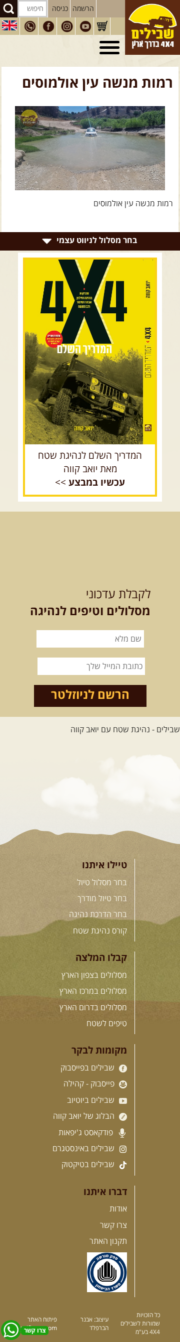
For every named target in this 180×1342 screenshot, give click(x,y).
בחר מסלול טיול (102, 883)
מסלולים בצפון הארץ (94, 975)
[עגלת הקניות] (102, 26)
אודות (118, 1209)
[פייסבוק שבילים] (48, 26)
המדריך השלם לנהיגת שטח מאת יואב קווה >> (90, 469)
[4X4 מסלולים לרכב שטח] (90, 352)
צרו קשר (113, 1225)
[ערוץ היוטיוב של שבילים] (86, 26)
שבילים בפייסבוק (88, 1068)
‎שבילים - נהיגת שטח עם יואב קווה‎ (125, 730)
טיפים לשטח (106, 1024)
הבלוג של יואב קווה (84, 1116)
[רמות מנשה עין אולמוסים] (90, 148)
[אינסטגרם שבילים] (67, 26)
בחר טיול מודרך (102, 899)
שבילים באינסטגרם (84, 1149)
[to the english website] (9, 25)
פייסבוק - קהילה (90, 1084)
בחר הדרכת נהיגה (98, 915)
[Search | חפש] (9, 8)
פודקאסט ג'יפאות (86, 1133)
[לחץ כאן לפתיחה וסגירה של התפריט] (111, 48)
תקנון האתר (108, 1241)
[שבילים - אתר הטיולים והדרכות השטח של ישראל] (152, 27)
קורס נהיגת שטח (100, 931)
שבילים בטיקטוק (89, 1165)
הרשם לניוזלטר (90, 695)
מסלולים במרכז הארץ (93, 991)
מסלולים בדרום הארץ (93, 1008)
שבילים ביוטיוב (91, 1100)
